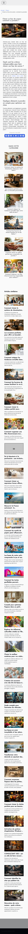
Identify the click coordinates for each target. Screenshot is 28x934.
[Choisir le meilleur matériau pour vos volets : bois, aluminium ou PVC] (14, 646)
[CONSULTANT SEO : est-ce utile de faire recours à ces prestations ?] (14, 845)
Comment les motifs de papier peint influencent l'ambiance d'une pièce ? (13, 533)
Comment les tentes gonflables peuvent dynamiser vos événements (14, 582)
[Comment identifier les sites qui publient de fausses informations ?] (14, 870)
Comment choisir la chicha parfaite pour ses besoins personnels (14, 806)
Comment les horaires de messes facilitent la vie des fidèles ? (14, 232)
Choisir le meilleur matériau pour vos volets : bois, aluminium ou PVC (13, 656)
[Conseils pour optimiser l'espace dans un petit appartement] (14, 597)
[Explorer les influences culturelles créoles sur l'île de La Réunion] (14, 621)
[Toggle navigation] (4, 2)
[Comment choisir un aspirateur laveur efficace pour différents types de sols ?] (14, 473)
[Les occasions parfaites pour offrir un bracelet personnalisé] (13, 181)
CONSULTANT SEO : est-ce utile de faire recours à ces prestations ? (13, 856)
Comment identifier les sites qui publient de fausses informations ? (12, 880)
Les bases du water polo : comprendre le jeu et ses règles (13, 557)
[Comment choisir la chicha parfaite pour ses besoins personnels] (14, 796)
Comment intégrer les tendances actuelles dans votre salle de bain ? (13, 211)
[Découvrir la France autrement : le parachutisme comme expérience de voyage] (14, 498)
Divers (7, 10)
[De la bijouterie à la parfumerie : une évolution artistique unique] (14, 448)
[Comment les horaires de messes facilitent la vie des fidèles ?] (13, 222)
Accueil (2, 10)
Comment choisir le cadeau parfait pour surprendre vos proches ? (13, 254)
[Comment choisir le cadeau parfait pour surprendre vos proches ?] (13, 244)
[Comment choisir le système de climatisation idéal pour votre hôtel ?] (13, 159)
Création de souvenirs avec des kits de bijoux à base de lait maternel (13, 683)
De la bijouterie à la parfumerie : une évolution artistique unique (13, 458)
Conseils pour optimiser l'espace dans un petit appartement (12, 607)
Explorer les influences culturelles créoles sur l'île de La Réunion (13, 632)
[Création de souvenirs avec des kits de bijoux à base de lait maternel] (14, 672)
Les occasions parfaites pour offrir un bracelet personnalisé (12, 335)
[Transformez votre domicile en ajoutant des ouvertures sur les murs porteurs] (14, 747)
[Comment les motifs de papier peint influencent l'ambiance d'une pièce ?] (14, 522)
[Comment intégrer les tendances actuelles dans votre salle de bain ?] (13, 201)
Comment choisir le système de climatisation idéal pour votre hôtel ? (13, 169)
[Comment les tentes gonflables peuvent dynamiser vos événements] (14, 572)
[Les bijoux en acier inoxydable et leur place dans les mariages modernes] (14, 722)
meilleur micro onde (17, 76)
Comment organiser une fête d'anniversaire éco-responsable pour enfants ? (13, 276)
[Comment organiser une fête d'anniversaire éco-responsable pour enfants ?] (13, 266)
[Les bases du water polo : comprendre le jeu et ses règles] (14, 547)
